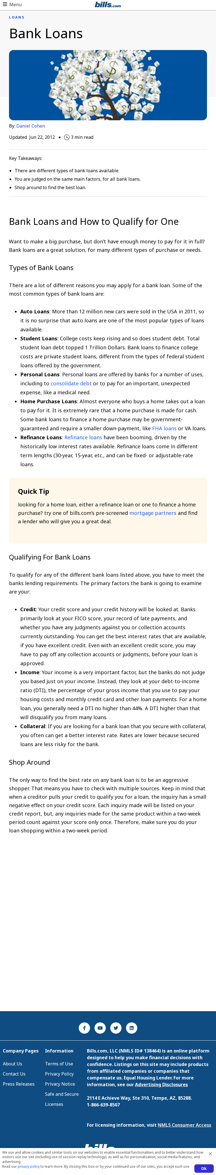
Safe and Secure (62, 1094)
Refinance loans (83, 437)
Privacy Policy (59, 1074)
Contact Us (14, 1074)
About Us (12, 1064)
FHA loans (164, 428)
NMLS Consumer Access (184, 1125)
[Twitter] (116, 1028)
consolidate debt (71, 383)
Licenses (54, 1104)
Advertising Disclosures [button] (161, 1084)
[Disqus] (108, 932)
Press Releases (19, 1084)
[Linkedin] (132, 1028)
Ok (204, 1168)
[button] (12, 4)
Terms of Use (59, 1064)
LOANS (16, 17)
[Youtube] (100, 1028)
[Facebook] (84, 1028)
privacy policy (29, 1166)
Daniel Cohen (30, 126)
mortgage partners (152, 513)
